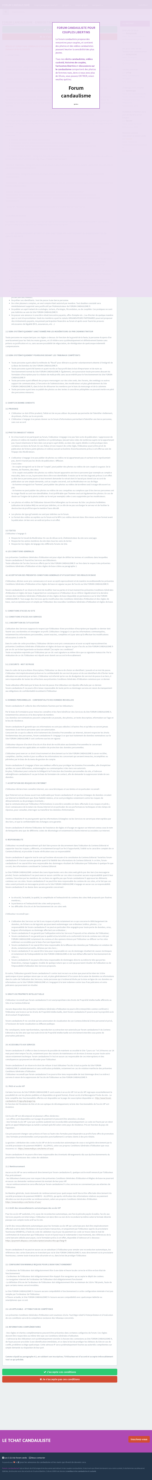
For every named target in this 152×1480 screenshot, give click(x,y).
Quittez (76, 104)
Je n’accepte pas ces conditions (61, 1379)
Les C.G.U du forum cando (15, 1457)
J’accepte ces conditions (61, 1372)
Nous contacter (38, 1457)
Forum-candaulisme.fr (11, 1468)
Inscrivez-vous (139, 1439)
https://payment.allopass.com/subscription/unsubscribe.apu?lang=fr (36, 1240)
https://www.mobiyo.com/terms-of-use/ (36, 1148)
